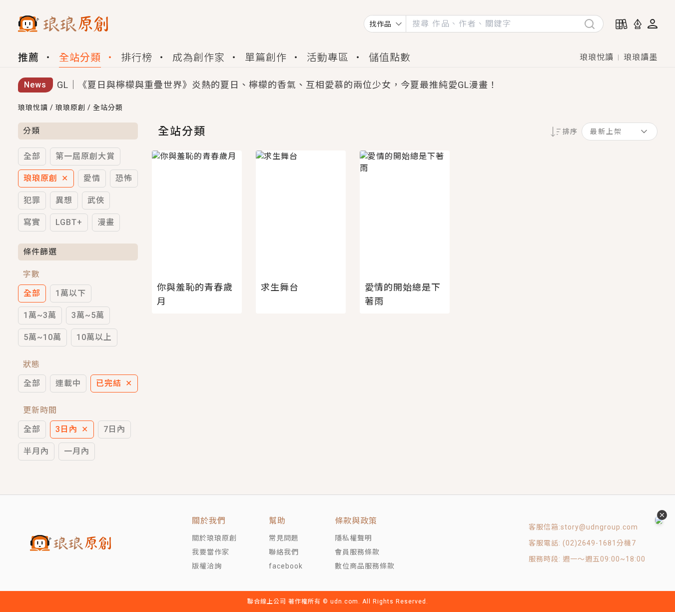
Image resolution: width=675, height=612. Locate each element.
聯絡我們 (284, 552)
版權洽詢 (207, 566)
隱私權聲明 (353, 538)
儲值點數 (390, 58)
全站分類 (80, 58)
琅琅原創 (70, 108)
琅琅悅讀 (597, 57)
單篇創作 (266, 58)
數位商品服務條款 (365, 566)
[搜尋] (594, 23)
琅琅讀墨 (641, 57)
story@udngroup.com (599, 527)
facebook (286, 566)
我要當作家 (210, 552)
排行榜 (136, 58)
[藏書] (622, 24)
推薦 (28, 58)
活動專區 (328, 58)
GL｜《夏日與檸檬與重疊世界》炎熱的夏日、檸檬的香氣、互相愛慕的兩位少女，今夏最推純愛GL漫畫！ (277, 85)
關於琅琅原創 (214, 538)
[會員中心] (653, 23)
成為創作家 (198, 58)
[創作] (638, 24)
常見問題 (284, 538)
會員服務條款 (357, 552)
